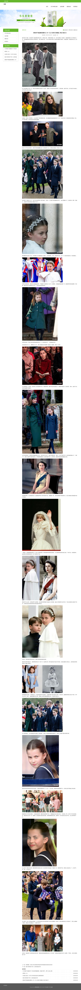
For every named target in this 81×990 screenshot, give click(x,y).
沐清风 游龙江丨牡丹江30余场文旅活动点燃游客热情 (33, 975)
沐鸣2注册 (70, 29)
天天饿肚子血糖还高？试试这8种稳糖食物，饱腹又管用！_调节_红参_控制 (37, 971)
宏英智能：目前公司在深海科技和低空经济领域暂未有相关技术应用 (39, 964)
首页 (47, 6)
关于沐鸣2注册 (54, 6)
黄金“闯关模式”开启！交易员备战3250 (33, 966)
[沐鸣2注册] (4, 5)
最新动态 (69, 6)
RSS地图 (46, 987)
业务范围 (62, 6)
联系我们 (75, 6)
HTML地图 (50, 987)
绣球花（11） (7, 51)
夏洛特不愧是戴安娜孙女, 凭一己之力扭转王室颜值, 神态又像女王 (36, 980)
